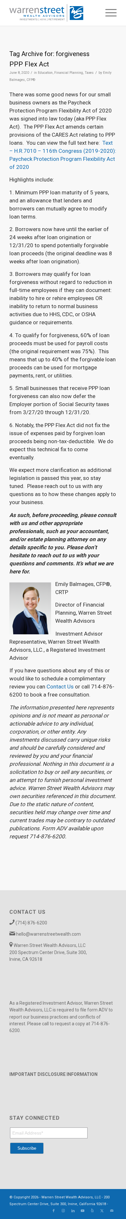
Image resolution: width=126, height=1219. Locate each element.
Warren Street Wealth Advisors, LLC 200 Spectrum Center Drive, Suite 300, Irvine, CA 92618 (48, 952)
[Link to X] (102, 1211)
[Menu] (108, 13)
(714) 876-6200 (31, 922)
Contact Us (60, 686)
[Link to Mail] (112, 1211)
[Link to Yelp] (92, 1211)
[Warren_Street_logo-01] (52, 13)
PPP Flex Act (29, 64)
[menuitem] (108, 13)
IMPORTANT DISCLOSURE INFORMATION (53, 1074)
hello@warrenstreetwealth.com (48, 934)
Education (45, 73)
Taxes (89, 73)
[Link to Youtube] (83, 1211)
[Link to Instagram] (63, 1211)
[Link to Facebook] (53, 1211)
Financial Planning (68, 73)
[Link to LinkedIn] (73, 1211)
